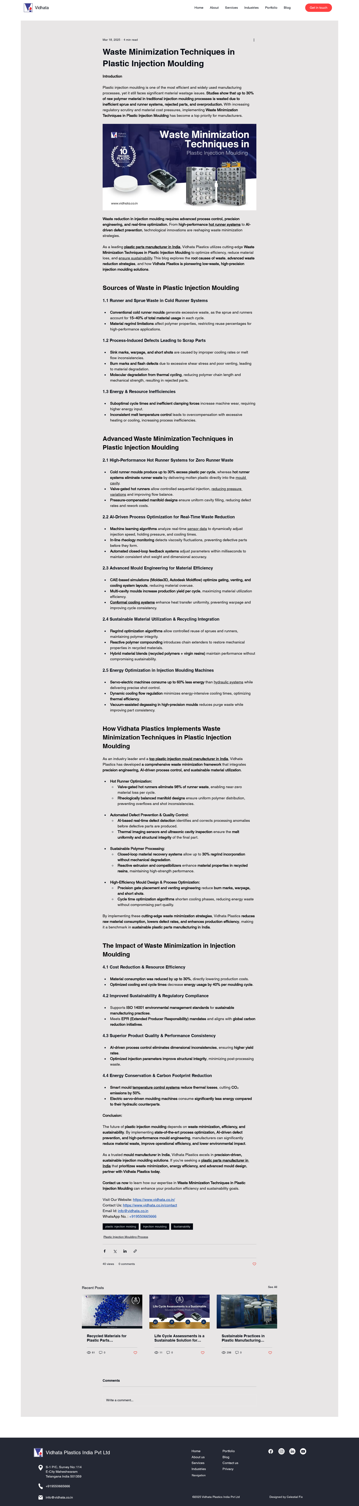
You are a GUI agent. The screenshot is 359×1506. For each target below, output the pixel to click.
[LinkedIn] (292, 1451)
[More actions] (253, 39)
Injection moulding (155, 1226)
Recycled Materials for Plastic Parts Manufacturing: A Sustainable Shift (107, 1338)
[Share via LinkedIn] (125, 1251)
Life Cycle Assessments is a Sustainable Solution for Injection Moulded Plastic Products (179, 1338)
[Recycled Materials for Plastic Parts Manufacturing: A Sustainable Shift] (112, 1312)
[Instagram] (281, 1451)
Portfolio (229, 1451)
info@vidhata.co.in (59, 1497)
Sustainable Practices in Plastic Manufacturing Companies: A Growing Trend (243, 1338)
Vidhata (42, 7)
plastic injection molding (120, 1226)
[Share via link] (135, 1251)
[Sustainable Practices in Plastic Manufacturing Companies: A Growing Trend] (247, 1312)
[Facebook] (271, 1451)
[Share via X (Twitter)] (115, 1251)
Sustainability (182, 1226)
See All (272, 1287)
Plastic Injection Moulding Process (125, 1237)
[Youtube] (303, 1451)
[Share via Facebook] (105, 1251)
